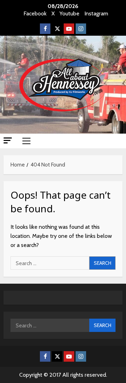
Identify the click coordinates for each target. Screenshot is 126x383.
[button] (8, 140)
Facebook (35, 13)
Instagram (96, 13)
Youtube (69, 13)
